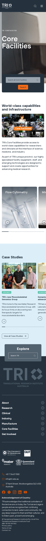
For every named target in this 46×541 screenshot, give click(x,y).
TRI (3, 31)
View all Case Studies (13, 336)
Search (23, 87)
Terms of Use (6, 528)
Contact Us (6, 530)
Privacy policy (7, 526)
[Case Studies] (15, 328)
